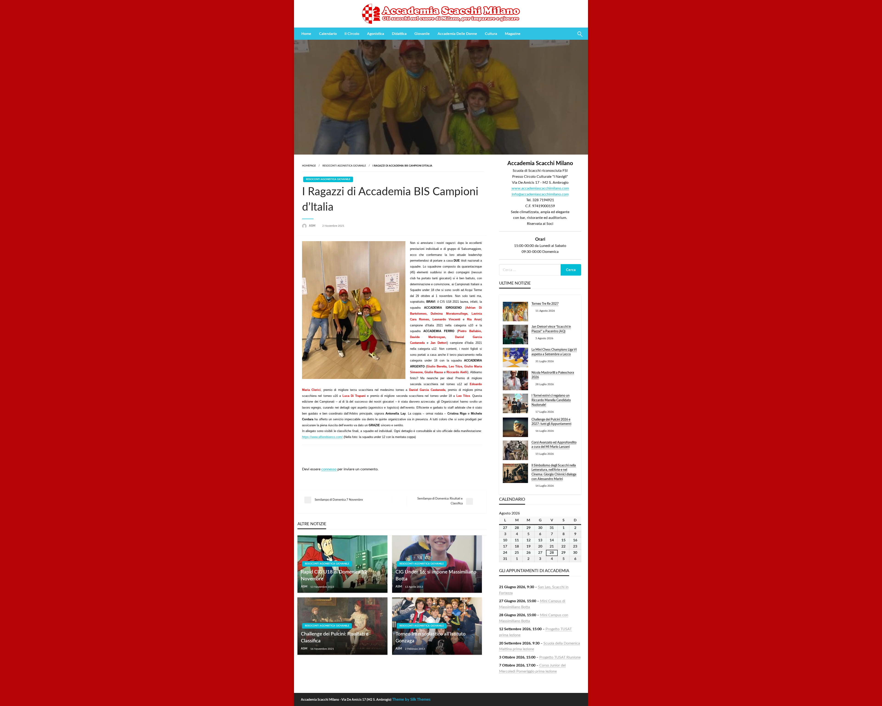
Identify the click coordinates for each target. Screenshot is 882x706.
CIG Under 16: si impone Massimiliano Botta (436, 575)
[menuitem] (306, 34)
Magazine (512, 34)
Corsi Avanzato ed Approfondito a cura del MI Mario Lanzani (554, 445)
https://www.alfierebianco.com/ (322, 437)
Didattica (399, 34)
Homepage (309, 165)
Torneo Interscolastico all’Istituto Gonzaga (431, 637)
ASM (312, 225)
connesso (328, 469)
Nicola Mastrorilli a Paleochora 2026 (552, 375)
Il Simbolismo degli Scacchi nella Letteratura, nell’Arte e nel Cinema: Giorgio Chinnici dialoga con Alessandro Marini (553, 472)
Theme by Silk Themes (411, 699)
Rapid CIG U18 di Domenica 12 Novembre (334, 575)
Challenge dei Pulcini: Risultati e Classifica (334, 637)
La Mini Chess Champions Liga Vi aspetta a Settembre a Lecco (554, 352)
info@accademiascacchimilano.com (540, 194)
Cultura (491, 34)
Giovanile (422, 34)
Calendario (328, 34)
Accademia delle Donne (457, 34)
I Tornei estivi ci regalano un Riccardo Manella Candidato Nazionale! (551, 400)
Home (306, 34)
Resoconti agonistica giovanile (344, 165)
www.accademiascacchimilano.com (540, 188)
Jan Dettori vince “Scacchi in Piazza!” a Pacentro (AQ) (551, 329)
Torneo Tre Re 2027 (545, 303)
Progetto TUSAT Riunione (560, 657)
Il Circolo (352, 34)
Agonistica (375, 34)
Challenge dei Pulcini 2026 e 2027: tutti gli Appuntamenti (551, 422)
